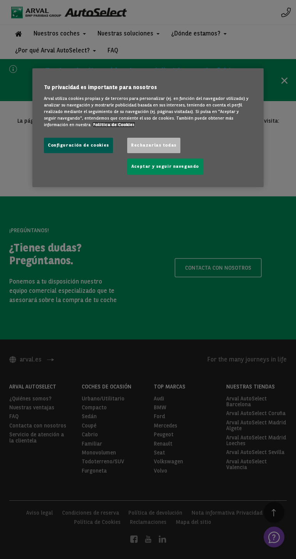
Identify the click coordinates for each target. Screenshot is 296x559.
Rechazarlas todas (154, 145)
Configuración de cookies (78, 145)
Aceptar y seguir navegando (165, 166)
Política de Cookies (113, 124)
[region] (148, 127)
